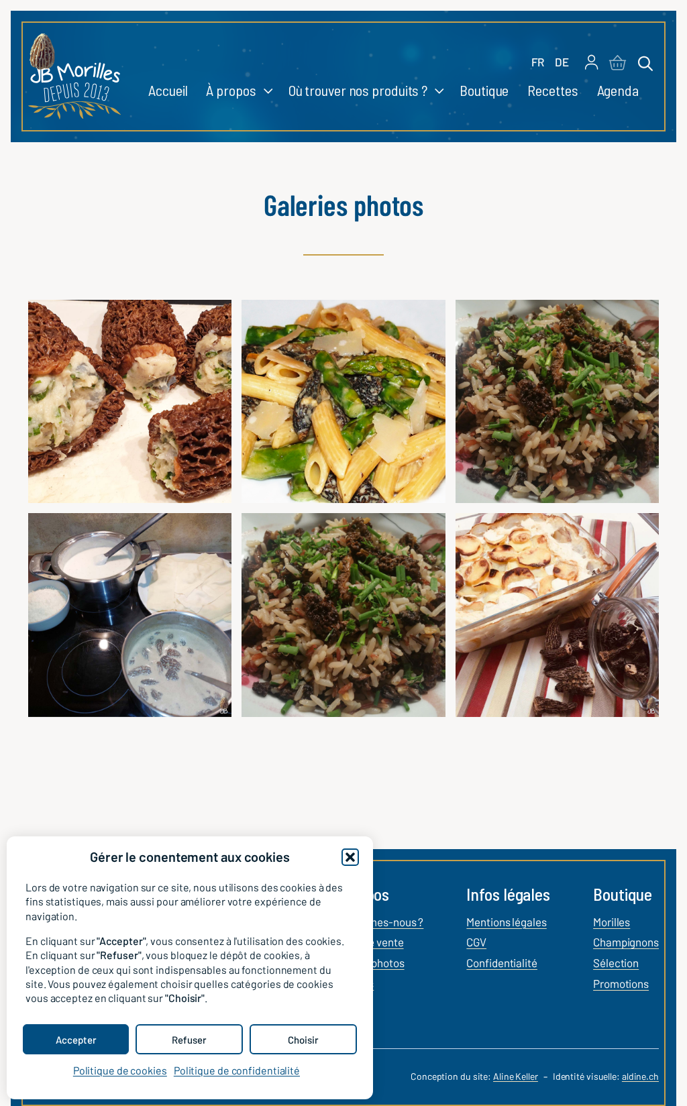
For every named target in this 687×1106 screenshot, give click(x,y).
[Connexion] (591, 63)
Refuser (189, 1040)
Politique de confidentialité (237, 1070)
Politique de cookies (120, 1070)
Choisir (303, 1040)
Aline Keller (515, 1076)
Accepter (76, 1040)
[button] (350, 857)
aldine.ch (640, 1076)
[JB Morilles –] (74, 76)
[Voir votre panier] (618, 64)
